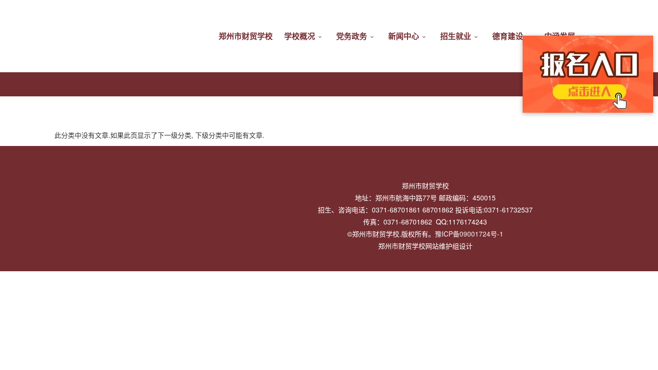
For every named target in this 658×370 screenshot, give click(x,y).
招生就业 (455, 35)
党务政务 (351, 35)
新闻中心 (403, 35)
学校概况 (299, 35)
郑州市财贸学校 (246, 35)
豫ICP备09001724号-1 (469, 233)
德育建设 (507, 35)
